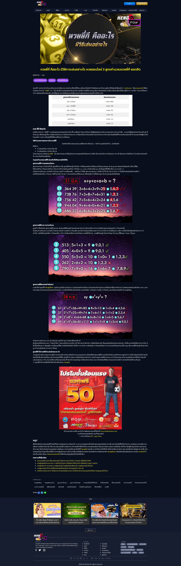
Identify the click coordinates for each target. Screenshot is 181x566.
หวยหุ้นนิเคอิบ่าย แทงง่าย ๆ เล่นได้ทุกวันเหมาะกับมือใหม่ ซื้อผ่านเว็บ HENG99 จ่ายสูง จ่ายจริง (67, 463)
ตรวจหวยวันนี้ (127, 483)
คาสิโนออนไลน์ (104, 483)
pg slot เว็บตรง (62, 483)
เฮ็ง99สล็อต (98, 487)
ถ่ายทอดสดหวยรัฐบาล (127, 550)
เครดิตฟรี (141, 451)
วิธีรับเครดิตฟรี (63, 80)
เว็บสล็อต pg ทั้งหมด (85, 487)
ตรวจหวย (143, 544)
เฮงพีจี (107, 487)
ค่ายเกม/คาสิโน (133, 10)
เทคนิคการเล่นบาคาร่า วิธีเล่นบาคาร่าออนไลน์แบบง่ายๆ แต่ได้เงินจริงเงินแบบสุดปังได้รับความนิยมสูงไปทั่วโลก (72, 470)
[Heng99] (78, 3)
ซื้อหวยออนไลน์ (116, 483)
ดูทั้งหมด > (91, 530)
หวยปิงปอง (128, 88)
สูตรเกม (141, 10)
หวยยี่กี (50, 153)
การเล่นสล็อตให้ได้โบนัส (90, 483)
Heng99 (67, 362)
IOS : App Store (96, 436)
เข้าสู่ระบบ (129, 4)
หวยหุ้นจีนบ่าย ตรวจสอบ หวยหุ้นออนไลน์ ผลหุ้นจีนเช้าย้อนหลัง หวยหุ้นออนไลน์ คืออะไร (65, 465)
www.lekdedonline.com (109, 431)
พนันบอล (104, 10)
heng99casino (49, 483)
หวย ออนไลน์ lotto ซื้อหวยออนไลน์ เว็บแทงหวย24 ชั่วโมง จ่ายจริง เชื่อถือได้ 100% (64, 460)
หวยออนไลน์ (139, 88)
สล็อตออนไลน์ (51, 487)
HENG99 (38, 10)
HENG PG (36, 75)
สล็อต (57, 10)
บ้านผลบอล (123, 10)
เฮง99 (141, 553)
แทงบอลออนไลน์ (132, 544)
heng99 (131, 547)
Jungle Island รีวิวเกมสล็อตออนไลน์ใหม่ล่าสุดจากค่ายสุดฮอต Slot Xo (60, 468)
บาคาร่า (67, 10)
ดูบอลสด (52, 80)
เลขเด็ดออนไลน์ (71, 487)
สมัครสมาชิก (141, 4)
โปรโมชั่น (95, 10)
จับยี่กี (47, 90)
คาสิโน (76, 10)
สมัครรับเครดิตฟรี (40, 80)
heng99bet (38, 483)
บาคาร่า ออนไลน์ (39, 487)
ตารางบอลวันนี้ (125, 553)
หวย (86, 10)
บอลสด (114, 10)
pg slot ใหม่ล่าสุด (75, 483)
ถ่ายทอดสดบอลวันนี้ (53, 454)
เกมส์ (48, 10)
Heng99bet (49, 287)
